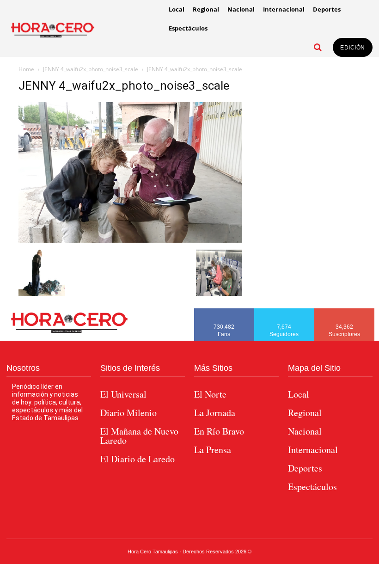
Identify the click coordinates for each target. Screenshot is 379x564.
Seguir (284, 311)
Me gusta (224, 311)
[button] (317, 47)
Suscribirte (344, 311)
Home (26, 69)
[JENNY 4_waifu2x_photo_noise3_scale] (130, 240)
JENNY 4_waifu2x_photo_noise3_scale (90, 69)
